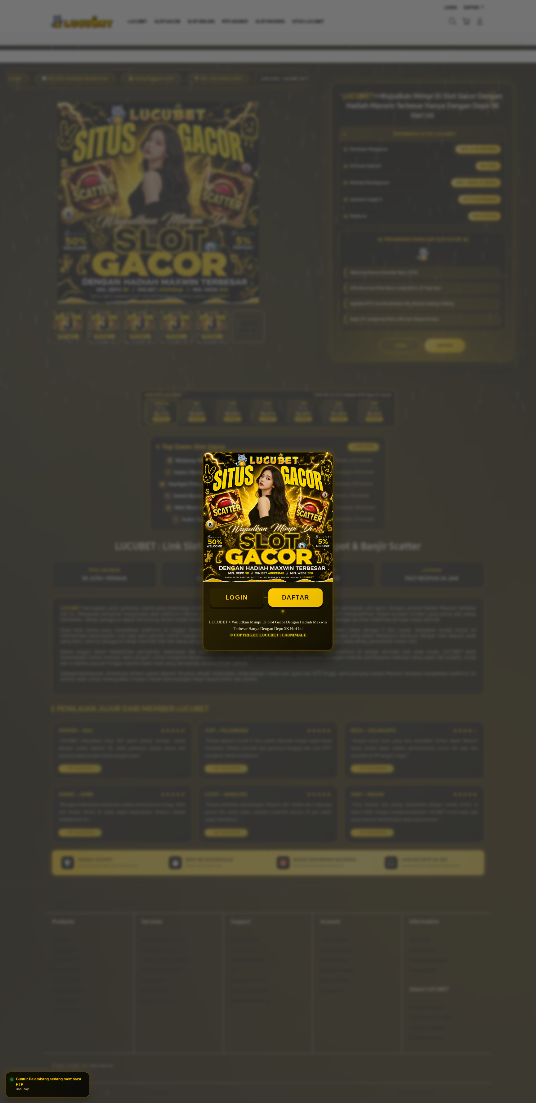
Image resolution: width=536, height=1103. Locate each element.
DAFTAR (295, 597)
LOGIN (237, 597)
